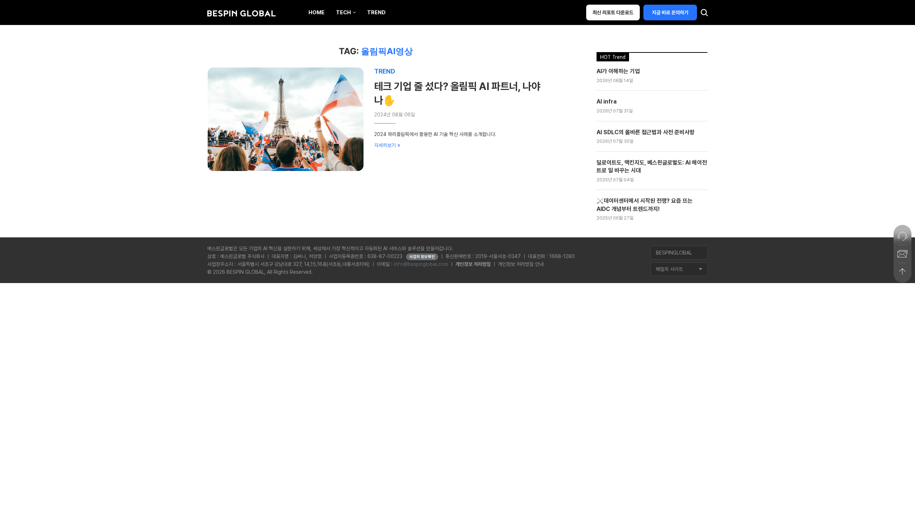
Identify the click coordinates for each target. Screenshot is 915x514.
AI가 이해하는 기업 (618, 71)
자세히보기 (385, 145)
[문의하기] (902, 236)
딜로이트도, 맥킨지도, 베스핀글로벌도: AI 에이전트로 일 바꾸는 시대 (652, 166)
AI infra (607, 101)
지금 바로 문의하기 (670, 12)
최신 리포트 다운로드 (613, 12)
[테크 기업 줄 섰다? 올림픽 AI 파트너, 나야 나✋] (285, 119)
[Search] (704, 14)
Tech (343, 12)
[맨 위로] (902, 272)
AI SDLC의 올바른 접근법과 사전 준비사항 (645, 132)
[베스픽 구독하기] (902, 254)
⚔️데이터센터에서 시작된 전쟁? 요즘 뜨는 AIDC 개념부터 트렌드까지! (645, 204)
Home (316, 12)
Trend (376, 12)
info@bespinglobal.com (421, 264)
